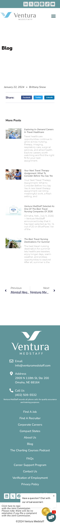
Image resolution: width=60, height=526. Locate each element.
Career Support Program (30, 465)
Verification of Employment (30, 478)
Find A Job (30, 412)
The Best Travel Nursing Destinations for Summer (37, 240)
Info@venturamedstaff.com (33, 365)
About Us (30, 437)
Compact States (30, 431)
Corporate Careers (30, 425)
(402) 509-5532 (26, 395)
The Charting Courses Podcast (30, 450)
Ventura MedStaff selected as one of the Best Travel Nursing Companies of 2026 (39, 209)
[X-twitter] (31, 4)
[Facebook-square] (36, 4)
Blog (30, 444)
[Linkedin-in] (25, 4)
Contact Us (30, 471)
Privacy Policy (30, 484)
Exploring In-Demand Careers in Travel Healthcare (39, 131)
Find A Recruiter (30, 418)
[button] (53, 16)
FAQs (30, 458)
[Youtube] (52, 4)
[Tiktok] (47, 4)
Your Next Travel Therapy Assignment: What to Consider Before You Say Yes (38, 173)
